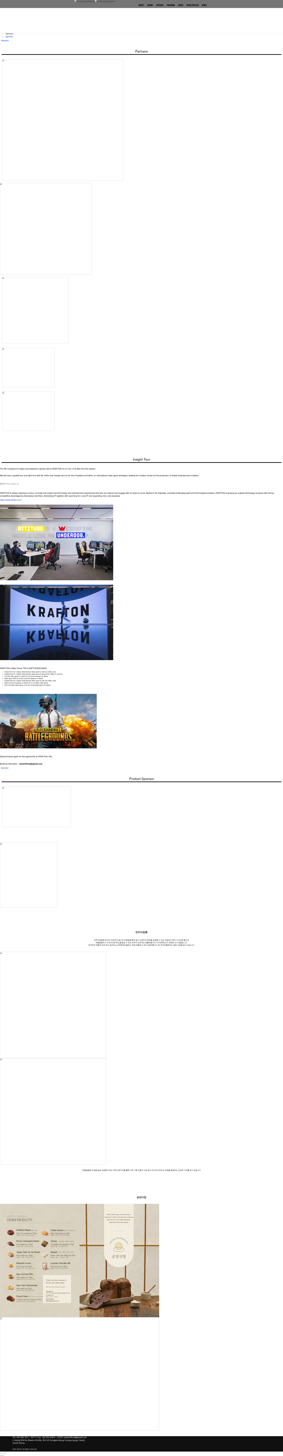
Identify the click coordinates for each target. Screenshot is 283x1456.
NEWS (204, 5)
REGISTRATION (193, 5)
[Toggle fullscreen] (3, 1453)
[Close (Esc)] (1, 1453)
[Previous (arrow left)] (1, 1455)
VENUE (180, 5)
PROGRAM (171, 5)
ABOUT (141, 5)
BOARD (150, 5)
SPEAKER (159, 5)
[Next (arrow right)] (3, 1455)
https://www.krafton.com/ (11, 499)
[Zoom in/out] (5, 1453)
